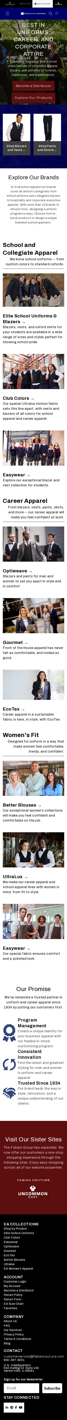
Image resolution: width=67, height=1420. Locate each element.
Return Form (12, 1299)
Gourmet (10, 1250)
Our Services (13, 1330)
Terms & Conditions (17, 1338)
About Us (10, 1321)
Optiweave (11, 1246)
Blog (7, 1343)
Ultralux (9, 1264)
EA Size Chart (14, 1303)
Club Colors (12, 1237)
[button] (7, 13)
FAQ (7, 1325)
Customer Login (15, 1281)
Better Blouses (14, 1259)
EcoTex (9, 1255)
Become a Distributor (33, 86)
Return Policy (13, 1294)
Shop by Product (15, 1228)
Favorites (10, 1308)
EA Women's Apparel (18, 1268)
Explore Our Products (33, 98)
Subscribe (52, 1388)
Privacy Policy (14, 1334)
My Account (12, 1286)
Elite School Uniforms (19, 1233)
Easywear (11, 1242)
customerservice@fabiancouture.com (34, 1356)
